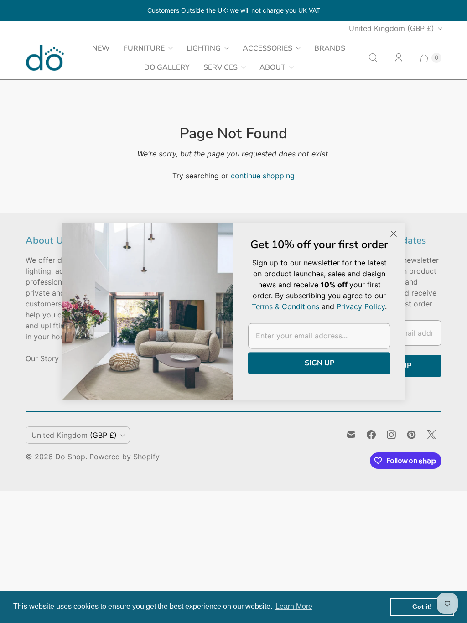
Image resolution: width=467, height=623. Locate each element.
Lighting (204, 48)
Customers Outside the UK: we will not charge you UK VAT (233, 10)
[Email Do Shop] (351, 434)
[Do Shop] (45, 58)
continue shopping (263, 175)
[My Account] (398, 58)
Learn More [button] (293, 606)
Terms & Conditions (285, 306)
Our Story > (46, 358)
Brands (329, 48)
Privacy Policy (361, 306)
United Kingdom (391, 28)
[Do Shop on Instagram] (391, 434)
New (101, 48)
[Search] (373, 58)
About (272, 67)
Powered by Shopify (124, 456)
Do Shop (70, 456)
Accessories (267, 48)
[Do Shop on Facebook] (371, 434)
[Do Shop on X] (431, 434)
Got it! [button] (422, 606)
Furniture (144, 48)
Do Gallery (167, 67)
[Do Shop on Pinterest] (411, 434)
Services (220, 67)
